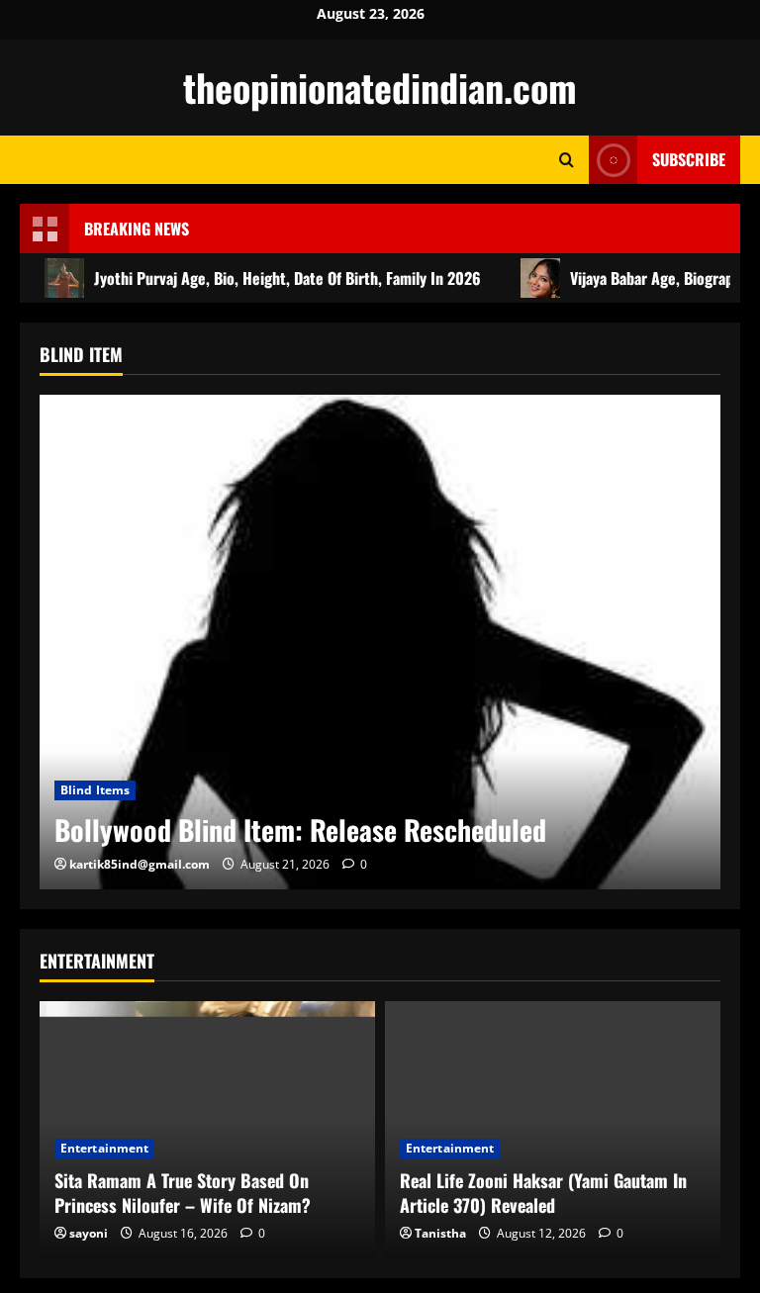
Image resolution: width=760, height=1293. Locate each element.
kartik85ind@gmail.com (139, 864)
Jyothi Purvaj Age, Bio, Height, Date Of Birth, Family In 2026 (287, 278)
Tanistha (440, 1233)
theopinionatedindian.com (380, 87)
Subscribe (688, 159)
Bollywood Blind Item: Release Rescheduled (300, 829)
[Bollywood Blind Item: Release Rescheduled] (380, 642)
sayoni (88, 1233)
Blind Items (95, 790)
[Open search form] (566, 159)
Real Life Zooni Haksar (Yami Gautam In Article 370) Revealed (543, 1192)
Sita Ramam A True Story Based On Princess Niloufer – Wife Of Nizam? (182, 1192)
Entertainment (104, 1148)
